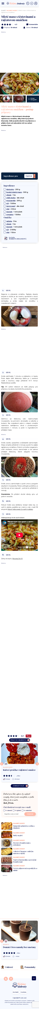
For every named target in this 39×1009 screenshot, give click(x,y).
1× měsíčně (28, 810)
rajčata (9, 221)
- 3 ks (11, 221)
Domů (3, 10)
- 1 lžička (11, 203)
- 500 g (17, 192)
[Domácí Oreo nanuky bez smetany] (19, 931)
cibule (8, 195)
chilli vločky (11, 198)
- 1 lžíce (11, 232)
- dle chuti (15, 198)
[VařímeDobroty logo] (16, 3)
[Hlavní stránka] (19, 985)
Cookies (23, 992)
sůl (7, 203)
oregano (9, 215)
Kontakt (15, 992)
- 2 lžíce (11, 209)
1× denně (9, 810)
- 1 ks (11, 195)
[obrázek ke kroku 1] (19, 316)
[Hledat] (28, 3)
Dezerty (6, 944)
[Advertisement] (19, 52)
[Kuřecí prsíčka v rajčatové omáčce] (19, 753)
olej (7, 209)
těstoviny (10, 189)
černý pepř (10, 206)
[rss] (6, 979)
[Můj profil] (35, 3)
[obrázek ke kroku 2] (19, 402)
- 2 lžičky (11, 230)
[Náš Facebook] (11, 979)
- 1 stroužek (14, 212)
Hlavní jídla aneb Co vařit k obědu (20, 509)
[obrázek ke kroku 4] (19, 467)
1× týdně (18, 810)
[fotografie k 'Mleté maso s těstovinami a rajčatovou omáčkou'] (6, 99)
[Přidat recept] (32, 3)
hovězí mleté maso (14, 192)
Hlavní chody (12, 10)
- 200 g (13, 189)
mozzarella (10, 201)
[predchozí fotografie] (1, 83)
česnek (9, 212)
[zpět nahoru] (34, 978)
